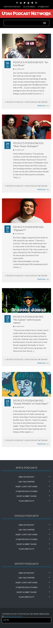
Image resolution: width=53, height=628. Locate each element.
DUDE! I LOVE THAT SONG (26, 486)
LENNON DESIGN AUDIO (13, 616)
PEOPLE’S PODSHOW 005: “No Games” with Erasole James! (28, 319)
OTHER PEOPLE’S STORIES (26, 491)
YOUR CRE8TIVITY (26, 501)
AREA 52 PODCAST (26, 477)
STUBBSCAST (43, 7)
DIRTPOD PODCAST (12, 7)
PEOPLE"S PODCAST (15, 102)
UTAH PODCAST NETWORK (35, 102)
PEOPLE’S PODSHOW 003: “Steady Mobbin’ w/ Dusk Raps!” (31, 402)
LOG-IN (6, 620)
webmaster (20, 69)
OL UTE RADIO (29, 7)
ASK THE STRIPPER (27, 482)
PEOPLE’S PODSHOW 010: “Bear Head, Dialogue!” (28, 145)
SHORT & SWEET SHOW (26, 496)
